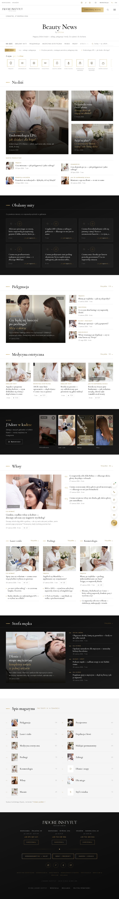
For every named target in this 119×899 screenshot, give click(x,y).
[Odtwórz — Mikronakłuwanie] (53, 418)
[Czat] (114, 484)
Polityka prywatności (81, 888)
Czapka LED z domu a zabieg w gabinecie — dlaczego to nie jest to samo (59, 231)
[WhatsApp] (114, 500)
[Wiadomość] (114, 507)
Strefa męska (86, 44)
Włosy (75, 44)
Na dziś (9, 44)
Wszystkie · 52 (107, 466)
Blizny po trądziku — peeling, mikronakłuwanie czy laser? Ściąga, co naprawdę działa (92, 579)
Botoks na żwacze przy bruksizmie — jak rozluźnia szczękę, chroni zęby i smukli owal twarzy (99, 390)
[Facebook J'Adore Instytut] (90, 2)
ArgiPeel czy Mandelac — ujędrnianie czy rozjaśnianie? (55, 577)
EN (116, 3)
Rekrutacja (104, 3)
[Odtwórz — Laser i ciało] (72, 418)
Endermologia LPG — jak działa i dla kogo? (78, 50)
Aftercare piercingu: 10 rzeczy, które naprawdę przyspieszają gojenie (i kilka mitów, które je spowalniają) (21, 233)
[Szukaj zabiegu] (107, 9)
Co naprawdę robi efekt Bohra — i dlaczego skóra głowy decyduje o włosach (89, 477)
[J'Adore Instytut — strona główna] (12, 10)
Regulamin (66, 888)
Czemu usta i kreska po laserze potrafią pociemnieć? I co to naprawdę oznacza (94, 257)
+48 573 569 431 (31, 837)
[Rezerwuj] (114, 523)
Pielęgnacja (35, 44)
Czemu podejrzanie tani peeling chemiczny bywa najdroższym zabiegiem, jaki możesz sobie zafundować (58, 258)
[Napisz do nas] (95, 2)
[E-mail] (70, 865)
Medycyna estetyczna (52, 44)
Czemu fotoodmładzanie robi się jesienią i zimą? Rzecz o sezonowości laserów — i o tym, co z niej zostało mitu (96, 233)
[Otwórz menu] (114, 9)
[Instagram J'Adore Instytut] (82, 2)
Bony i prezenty (63, 856)
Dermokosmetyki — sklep (36, 856)
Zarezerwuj (31, 842)
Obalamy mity (21, 44)
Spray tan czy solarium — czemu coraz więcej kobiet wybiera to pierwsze (21, 577)
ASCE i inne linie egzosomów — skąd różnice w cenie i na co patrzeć (44, 389)
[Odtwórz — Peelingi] (91, 418)
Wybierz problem (39, 802)
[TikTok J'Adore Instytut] (86, 2)
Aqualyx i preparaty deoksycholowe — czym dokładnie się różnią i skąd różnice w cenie (15, 390)
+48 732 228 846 (87, 837)
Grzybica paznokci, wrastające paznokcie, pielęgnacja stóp (41, 50)
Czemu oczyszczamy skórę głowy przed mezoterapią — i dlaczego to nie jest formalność (90, 488)
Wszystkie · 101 (106, 354)
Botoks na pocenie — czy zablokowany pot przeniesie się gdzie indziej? (72, 389)
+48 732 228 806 (59, 837)
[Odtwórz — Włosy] (110, 418)
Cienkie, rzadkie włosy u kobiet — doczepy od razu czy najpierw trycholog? (25, 516)
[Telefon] (114, 492)
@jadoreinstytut (15, 442)
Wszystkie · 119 (106, 286)
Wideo (67, 44)
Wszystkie (35, 541)
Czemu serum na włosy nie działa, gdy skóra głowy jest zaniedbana (90, 499)
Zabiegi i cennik (86, 856)
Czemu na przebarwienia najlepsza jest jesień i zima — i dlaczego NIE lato (21, 257)
